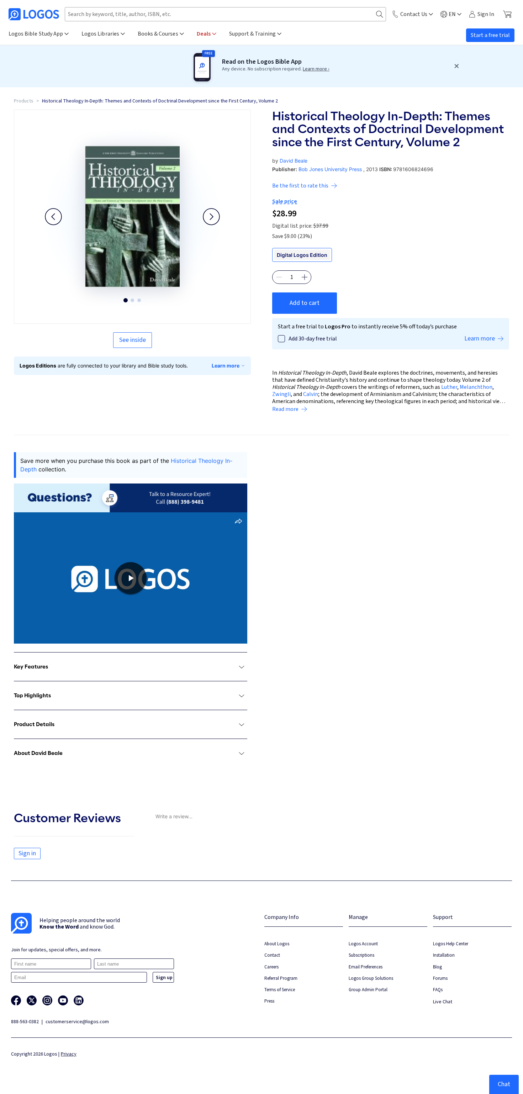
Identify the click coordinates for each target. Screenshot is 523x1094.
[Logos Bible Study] (34, 14)
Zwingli (281, 394)
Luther (449, 387)
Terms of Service (279, 990)
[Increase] (304, 277)
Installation (444, 955)
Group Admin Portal (368, 990)
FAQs (438, 990)
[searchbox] (225, 14)
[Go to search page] (379, 14)
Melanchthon (476, 387)
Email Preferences (365, 967)
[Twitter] (32, 1000)
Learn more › (316, 69)
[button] (53, 216)
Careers (271, 967)
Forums (440, 978)
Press (269, 1001)
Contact (272, 955)
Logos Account (363, 944)
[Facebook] (16, 1000)
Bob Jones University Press (330, 169)
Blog (437, 967)
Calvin (310, 394)
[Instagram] (47, 1000)
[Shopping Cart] (507, 14)
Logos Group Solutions (371, 978)
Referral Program (280, 978)
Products (23, 101)
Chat (504, 1084)
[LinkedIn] (79, 1000)
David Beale (293, 161)
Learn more (225, 366)
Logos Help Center (450, 944)
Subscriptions (361, 955)
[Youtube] (63, 1000)
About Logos (276, 944)
